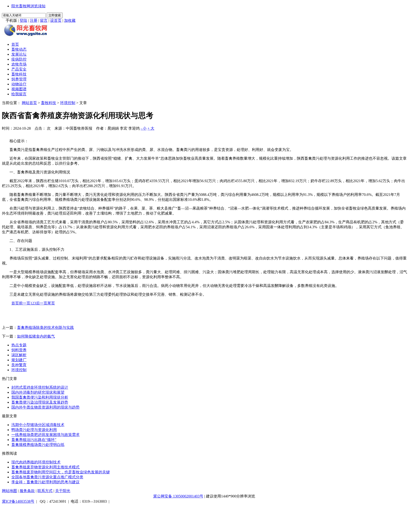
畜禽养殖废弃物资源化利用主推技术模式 (45, 467)
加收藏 (70, 20)
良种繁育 (19, 365)
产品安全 (19, 69)
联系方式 (45, 491)
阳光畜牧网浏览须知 (28, 6)
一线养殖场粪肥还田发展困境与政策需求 (45, 435)
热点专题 (19, 345)
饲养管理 (19, 79)
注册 (33, 20)
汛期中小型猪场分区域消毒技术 (37, 425)
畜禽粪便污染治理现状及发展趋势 (39, 402)
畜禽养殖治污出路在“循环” (33, 440)
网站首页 (29, 103)
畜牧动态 (19, 49)
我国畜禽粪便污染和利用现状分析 (39, 397)
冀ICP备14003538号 (18, 501)
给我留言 (19, 94)
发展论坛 (19, 54)
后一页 (41, 303)
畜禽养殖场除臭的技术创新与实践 (45, 328)
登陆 (23, 20)
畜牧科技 (19, 74)
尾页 (51, 303)
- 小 (144, 128)
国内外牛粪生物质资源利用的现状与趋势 (45, 407)
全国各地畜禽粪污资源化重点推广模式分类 (47, 477)
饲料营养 (19, 350)
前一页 (24, 303)
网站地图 (9, 491)
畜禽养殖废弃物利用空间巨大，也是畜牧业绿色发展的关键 (60, 472)
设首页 (56, 20)
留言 (44, 20)
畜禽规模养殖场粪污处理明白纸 (37, 445)
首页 (15, 44)
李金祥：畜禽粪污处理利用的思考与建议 (45, 482)
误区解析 (19, 355)
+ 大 (150, 128)
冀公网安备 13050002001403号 (178, 496)
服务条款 (27, 491)
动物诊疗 (19, 84)
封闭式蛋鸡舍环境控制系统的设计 (39, 387)
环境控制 (67, 103)
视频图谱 (19, 89)
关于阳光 (62, 491)
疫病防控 (19, 59)
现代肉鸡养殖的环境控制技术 (36, 462)
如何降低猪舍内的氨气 (36, 336)
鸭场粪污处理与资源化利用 (34, 430)
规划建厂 (19, 360)
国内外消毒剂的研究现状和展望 (37, 392)
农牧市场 (19, 64)
